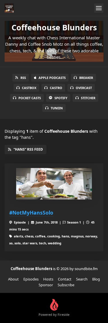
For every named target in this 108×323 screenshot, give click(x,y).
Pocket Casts (29, 98)
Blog (96, 279)
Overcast (84, 88)
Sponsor (46, 284)
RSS (23, 77)
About (13, 279)
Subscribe (66, 284)
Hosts (48, 279)
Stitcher (88, 98)
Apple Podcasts (52, 77)
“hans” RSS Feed (28, 149)
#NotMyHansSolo (31, 212)
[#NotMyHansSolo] (54, 184)
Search (82, 279)
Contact (64, 279)
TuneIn (57, 108)
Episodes (31, 279)
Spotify (60, 98)
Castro (56, 88)
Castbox (29, 88)
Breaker (86, 77)
